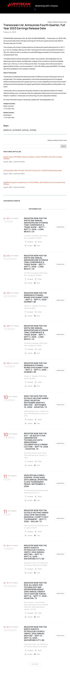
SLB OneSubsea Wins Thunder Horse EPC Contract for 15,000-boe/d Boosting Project (32, 170)
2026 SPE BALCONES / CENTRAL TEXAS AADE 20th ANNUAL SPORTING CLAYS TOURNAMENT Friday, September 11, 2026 (35, 481)
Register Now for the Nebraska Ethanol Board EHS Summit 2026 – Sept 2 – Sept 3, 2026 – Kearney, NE (36, 297)
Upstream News (19, 162)
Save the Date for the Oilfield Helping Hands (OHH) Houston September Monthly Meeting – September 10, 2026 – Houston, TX (36, 401)
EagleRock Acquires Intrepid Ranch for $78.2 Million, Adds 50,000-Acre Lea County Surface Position (34, 183)
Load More (35, 664)
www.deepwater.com (52, 59)
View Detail (61, 227)
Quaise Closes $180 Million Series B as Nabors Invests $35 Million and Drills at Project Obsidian (32, 158)
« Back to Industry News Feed (57, 22)
